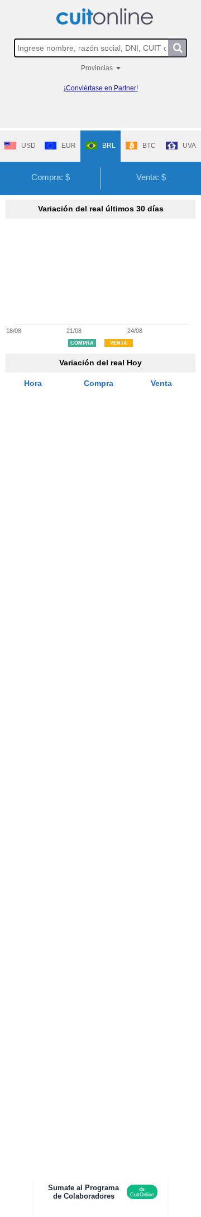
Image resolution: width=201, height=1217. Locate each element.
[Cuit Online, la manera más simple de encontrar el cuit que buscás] (104, 16)
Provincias (97, 68)
